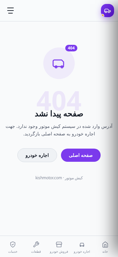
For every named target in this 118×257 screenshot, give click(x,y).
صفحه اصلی (81, 155)
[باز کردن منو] (10, 10)
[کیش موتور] (107, 10)
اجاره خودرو (37, 155)
